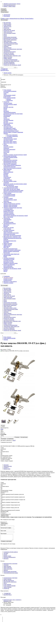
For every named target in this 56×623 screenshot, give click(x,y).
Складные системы (8, 260)
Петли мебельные (8, 266)
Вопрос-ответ (7, 468)
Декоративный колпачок (10, 112)
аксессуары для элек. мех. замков (12, 189)
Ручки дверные (7, 25)
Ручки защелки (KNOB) (9, 97)
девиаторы (6, 201)
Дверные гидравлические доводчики (13, 49)
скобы (5, 93)
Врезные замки (7, 255)
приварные (6, 148)
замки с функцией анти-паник (11, 232)
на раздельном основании (10, 91)
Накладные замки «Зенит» (10, 141)
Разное (5, 35)
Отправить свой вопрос (6, 541)
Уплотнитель (7, 50)
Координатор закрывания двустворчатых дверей (16, 215)
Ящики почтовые (8, 57)
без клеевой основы (8, 222)
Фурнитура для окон (9, 53)
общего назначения (8, 172)
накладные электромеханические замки (13, 190)
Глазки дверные (7, 45)
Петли (5, 34)
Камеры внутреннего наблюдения (12, 250)
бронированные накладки (10, 161)
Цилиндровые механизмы (10, 37)
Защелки (6, 133)
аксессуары (6, 152)
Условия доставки (8, 278)
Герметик (6, 239)
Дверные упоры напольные (10, 205)
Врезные (6, 226)
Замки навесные (8, 41)
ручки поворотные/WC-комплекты (12, 165)
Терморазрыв (7, 124)
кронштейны (7, 116)
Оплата (5, 554)
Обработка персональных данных (12, 3)
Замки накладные (8, 31)
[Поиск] (17, 333)
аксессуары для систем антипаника (12, 235)
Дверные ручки (7, 26)
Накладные (6, 224)
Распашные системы (9, 262)
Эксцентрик (7, 119)
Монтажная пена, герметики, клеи (12, 55)
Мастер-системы (8, 179)
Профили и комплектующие (11, 263)
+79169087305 (4, 69)
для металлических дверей (10, 104)
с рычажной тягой (8, 209)
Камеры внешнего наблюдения (11, 251)
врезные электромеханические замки (13, 191)
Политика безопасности (9, 5)
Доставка (6, 553)
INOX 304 (6, 247)
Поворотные (9, 100)
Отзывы (6, 467)
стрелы (5, 153)
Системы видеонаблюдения (10, 59)
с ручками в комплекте (12, 136)
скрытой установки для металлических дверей (15, 154)
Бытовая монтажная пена (10, 240)
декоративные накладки (9, 166)
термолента (6, 221)
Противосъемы (7, 115)
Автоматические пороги (10, 51)
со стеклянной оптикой (9, 195)
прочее (5, 109)
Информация (4, 549)
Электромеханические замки (11, 43)
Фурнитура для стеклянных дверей (12, 65)
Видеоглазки (7, 252)
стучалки (6, 105)
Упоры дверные (7, 47)
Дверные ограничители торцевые (12, 203)
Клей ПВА (6, 242)
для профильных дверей (10, 128)
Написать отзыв (4, 515)
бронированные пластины (10, 162)
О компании (7, 276)
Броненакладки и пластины (10, 38)
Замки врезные (7, 29)
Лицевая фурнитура (8, 267)
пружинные (6, 150)
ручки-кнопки (7, 96)
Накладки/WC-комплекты (10, 39)
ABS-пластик (7, 246)
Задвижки (6, 46)
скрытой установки (8, 146)
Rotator (5, 256)
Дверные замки (7, 23)
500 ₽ (14, 440)
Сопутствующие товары (10, 33)
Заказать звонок (7, 72)
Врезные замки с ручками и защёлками (13, 132)
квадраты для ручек (8, 107)
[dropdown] (1, 1)
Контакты (6, 558)
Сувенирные (7, 178)
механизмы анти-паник (9, 234)
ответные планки (8, 103)
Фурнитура (6, 27)
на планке (6, 92)
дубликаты (6, 182)
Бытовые (6, 174)
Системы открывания (9, 62)
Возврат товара (7, 556)
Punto (2, 429)
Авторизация (7, 14)
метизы (5, 108)
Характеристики (8, 466)
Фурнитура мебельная (9, 63)
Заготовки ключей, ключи (10, 42)
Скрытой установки (8, 213)
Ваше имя (3, 525)
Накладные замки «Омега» (10, 142)
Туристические (7, 177)
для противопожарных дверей (11, 130)
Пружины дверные (8, 123)
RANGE (6, 269)
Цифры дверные (8, 58)
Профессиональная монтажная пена (12, 238)
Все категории (7, 22)
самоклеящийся (7, 219)
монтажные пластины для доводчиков (13, 113)
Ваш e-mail (3, 530)
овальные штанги (8, 231)
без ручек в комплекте (11, 134)
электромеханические (9, 214)
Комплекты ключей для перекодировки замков (15, 183)
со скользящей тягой (9, 210)
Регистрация (7, 16)
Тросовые (6, 176)
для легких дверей (8, 127)
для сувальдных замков (12, 186)
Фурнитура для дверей (9, 30)
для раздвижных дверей (9, 95)
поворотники (7, 158)
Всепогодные (7, 170)
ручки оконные (7, 228)
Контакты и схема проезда (10, 281)
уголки (5, 117)
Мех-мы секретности (9, 185)
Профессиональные (8, 211)
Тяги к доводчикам (8, 217)
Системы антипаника (9, 54)
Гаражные (6, 173)
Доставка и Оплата (8, 277)
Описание (6, 464)
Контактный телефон (6, 527)
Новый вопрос (4, 523)
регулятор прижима (8, 120)
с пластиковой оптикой (9, 194)
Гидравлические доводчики (10, 577)
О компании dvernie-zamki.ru (11, 552)
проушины (6, 111)
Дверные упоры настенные (10, 206)
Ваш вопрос (4, 533)
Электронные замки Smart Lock (11, 61)
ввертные (6, 145)
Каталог (3, 561)
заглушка (6, 121)
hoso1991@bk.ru (5, 70)
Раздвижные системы (9, 259)
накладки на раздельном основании (12, 168)
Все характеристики (6, 457)
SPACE (5, 271)
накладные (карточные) (9, 149)
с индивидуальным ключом (10, 157)
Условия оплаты (8, 280)
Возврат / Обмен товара (9, 6)
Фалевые (8, 99)
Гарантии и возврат (8, 282)
